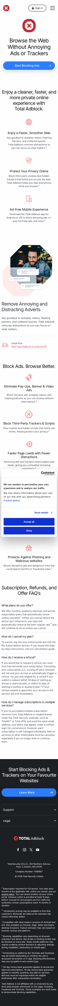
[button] (37, 8)
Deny (29, 530)
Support (8, 809)
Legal (6, 820)
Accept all (29, 521)
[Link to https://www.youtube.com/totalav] (37, 850)
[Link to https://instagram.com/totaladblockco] (24, 850)
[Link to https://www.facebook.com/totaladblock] (18, 850)
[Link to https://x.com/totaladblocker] (31, 850)
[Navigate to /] (6, 8)
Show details (41, 512)
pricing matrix (8, 894)
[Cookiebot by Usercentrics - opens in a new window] (41, 473)
